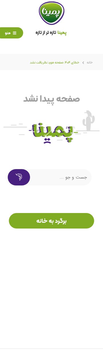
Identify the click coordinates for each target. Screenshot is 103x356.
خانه (90, 62)
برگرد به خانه (51, 221)
